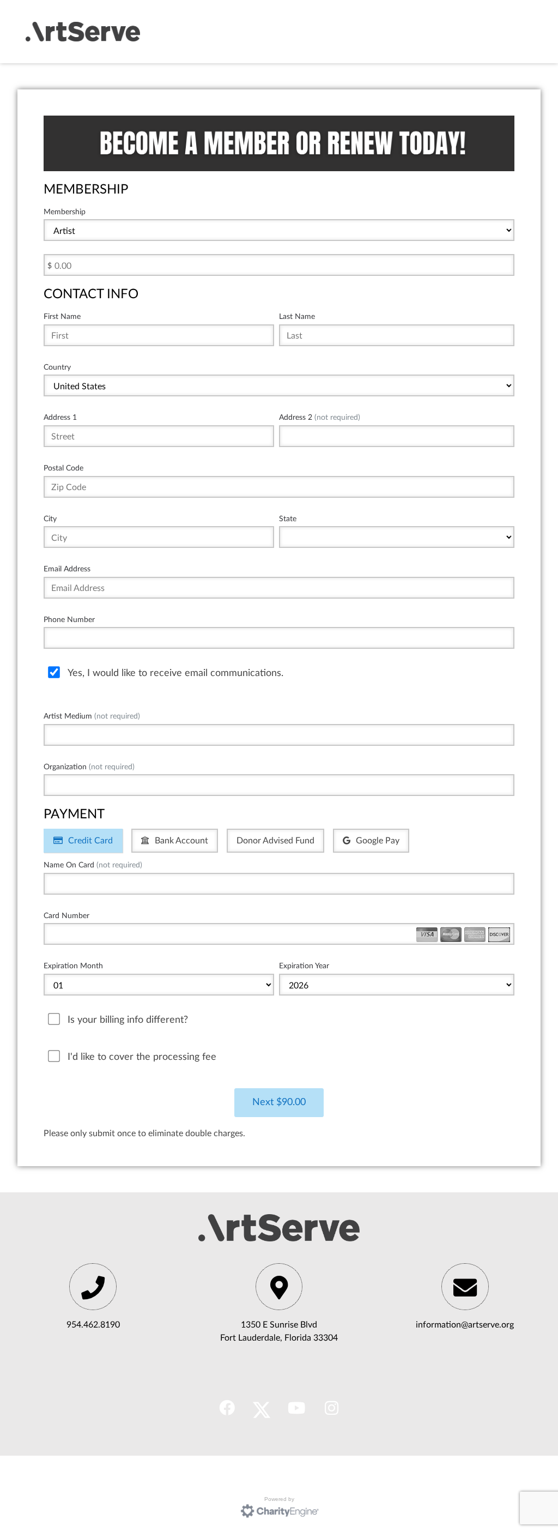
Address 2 (319, 417)
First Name (62, 316)
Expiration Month (73, 966)
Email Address (67, 569)
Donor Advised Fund (275, 840)
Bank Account (181, 840)
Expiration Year (304, 966)
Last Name (297, 316)
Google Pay (377, 840)
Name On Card (93, 865)
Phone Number (69, 620)
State (287, 519)
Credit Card (90, 840)
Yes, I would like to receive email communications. (175, 673)
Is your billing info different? (128, 1019)
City (50, 519)
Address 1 (60, 417)
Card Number (66, 916)
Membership (65, 212)
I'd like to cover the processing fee (142, 1056)
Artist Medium (92, 716)
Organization (89, 767)
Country (57, 367)
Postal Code (63, 468)
